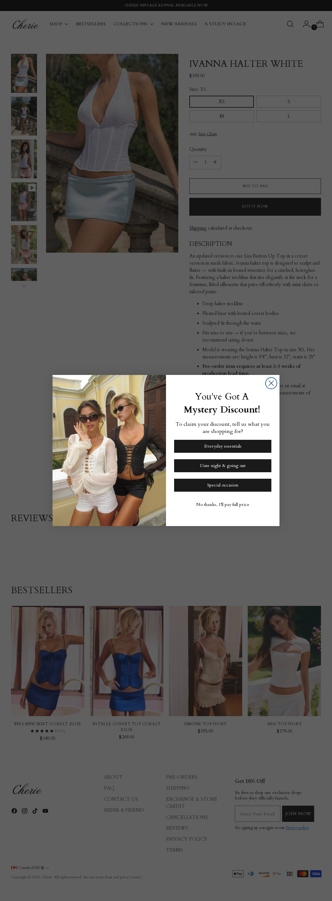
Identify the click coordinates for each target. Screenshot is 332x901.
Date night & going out (222, 466)
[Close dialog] (271, 383)
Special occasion (222, 485)
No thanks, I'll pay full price (222, 504)
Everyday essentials (223, 446)
